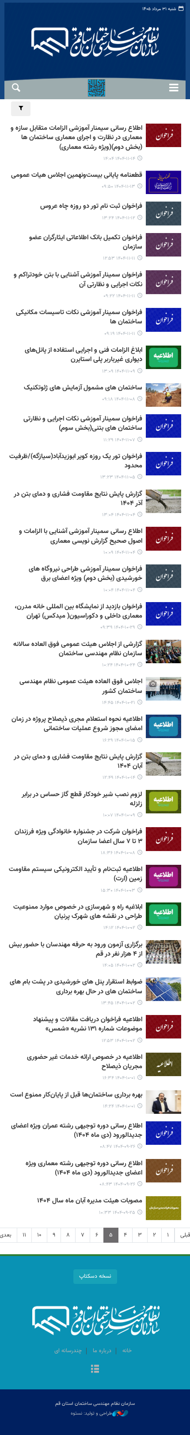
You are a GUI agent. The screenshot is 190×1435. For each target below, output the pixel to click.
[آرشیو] (94, 1370)
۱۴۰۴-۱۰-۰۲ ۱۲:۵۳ (118, 1041)
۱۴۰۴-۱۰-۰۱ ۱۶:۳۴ (119, 1078)
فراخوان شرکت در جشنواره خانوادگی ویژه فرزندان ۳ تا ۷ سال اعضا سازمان (78, 836)
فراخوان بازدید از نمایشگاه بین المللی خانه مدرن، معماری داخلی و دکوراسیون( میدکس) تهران (78, 611)
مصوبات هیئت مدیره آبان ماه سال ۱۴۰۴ (89, 1201)
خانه (127, 1350)
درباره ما (102, 1350)
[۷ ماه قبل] (163, 614)
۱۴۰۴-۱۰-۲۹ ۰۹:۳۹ (117, 627)
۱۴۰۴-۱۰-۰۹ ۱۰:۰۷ (119, 815)
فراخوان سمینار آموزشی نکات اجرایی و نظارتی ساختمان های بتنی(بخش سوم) (82, 423)
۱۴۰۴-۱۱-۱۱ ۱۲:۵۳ (119, 258)
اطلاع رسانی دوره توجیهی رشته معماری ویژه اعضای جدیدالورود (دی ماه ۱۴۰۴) (84, 1168)
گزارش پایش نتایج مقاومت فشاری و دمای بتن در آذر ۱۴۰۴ (78, 499)
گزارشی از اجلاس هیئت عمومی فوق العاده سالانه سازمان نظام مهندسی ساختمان (77, 649)
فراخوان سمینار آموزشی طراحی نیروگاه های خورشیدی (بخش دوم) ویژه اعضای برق (85, 573)
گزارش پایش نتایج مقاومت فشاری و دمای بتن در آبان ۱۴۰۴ (78, 761)
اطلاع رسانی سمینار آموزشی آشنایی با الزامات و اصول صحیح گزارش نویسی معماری (80, 536)
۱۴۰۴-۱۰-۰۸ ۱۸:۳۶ (118, 853)
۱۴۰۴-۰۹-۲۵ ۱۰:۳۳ (117, 1213)
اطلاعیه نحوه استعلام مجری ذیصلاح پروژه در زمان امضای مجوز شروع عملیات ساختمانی (76, 724)
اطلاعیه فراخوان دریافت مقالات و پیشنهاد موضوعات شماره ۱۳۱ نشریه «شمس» (87, 1024)
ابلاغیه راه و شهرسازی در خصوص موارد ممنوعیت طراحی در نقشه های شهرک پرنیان (77, 912)
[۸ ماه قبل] (163, 1133)
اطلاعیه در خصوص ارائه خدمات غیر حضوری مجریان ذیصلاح (84, 1062)
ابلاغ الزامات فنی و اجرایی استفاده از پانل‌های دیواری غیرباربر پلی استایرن (83, 355)
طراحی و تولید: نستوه (91, 1413)
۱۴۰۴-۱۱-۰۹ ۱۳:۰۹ (118, 371)
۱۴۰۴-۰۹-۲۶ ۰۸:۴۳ (117, 1184)
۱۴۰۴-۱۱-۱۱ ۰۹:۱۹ (119, 334)
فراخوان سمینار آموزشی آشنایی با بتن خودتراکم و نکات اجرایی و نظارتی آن (78, 279)
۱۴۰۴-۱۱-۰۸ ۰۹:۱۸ (118, 399)
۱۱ (24, 1235)
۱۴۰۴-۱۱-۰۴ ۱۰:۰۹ (119, 552)
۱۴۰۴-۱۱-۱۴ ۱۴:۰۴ (119, 159)
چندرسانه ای (68, 1350)
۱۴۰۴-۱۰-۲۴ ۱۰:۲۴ (118, 665)
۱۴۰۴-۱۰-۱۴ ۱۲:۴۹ (119, 778)
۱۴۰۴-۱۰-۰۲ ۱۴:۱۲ (119, 928)
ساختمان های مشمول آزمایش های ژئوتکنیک (83, 388)
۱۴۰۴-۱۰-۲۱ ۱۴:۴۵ (118, 703)
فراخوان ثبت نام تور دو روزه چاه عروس (91, 206)
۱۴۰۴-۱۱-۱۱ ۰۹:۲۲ (119, 296)
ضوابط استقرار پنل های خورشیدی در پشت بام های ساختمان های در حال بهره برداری (76, 986)
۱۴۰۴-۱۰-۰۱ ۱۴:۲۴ (119, 1106)
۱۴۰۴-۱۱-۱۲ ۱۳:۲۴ (118, 218)
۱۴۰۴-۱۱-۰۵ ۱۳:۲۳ (117, 477)
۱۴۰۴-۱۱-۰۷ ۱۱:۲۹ (119, 440)
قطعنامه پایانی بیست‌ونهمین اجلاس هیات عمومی (76, 175)
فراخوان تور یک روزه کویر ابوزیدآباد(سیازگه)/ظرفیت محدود (75, 461)
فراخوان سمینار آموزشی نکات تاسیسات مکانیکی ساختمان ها (79, 317)
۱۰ (39, 1235)
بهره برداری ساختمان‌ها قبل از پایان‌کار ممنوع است (76, 1095)
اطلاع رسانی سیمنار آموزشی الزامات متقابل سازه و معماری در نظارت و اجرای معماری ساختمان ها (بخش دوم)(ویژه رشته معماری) (76, 138)
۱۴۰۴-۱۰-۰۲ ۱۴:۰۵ (119, 965)
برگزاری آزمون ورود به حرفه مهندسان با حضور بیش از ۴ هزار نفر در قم (75, 949)
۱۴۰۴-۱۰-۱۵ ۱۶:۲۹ (119, 740)
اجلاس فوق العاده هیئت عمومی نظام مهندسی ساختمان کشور (80, 686)
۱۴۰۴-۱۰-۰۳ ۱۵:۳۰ (118, 890)
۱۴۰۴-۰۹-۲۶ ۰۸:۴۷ (117, 1147)
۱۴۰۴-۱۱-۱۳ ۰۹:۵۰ (118, 187)
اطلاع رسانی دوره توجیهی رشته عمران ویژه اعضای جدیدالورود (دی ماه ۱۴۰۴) (76, 1130)
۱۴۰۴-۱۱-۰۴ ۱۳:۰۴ (118, 515)
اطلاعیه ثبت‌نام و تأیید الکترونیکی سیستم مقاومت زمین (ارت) (75, 874)
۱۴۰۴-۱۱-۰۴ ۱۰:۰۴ (119, 590)
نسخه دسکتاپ (95, 1276)
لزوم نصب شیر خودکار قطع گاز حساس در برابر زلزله (82, 799)
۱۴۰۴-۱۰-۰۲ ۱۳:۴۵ (118, 1003)
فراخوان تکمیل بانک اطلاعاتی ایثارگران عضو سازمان (85, 242)
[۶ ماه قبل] (163, 135)
